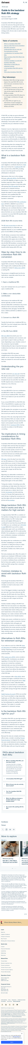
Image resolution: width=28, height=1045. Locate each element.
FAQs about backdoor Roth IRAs (13, 72)
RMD (24, 680)
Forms (9, 999)
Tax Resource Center (21, 999)
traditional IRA (19, 167)
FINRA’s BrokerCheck (11, 1022)
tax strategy (11, 500)
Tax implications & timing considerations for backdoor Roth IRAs (13, 53)
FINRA (5, 1014)
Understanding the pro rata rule (12, 49)
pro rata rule (15, 373)
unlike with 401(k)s (12, 178)
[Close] (21, 1033)
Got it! (11, 1042)
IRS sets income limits (10, 225)
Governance (14, 999)
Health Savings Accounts (8, 694)
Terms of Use (9, 1001)
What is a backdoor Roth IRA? (12, 43)
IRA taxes (4, 459)
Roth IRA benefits (13, 186)
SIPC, (9, 1014)
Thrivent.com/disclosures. (17, 1016)
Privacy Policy (16, 1036)
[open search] (23, 2)
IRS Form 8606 (5, 336)
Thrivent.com (3, 1022)
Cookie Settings (4, 999)
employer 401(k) (15, 425)
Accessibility (3, 1001)
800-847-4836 (4, 993)
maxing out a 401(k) (9, 657)
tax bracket (9, 492)
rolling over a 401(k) (19, 268)
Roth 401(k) (18, 676)
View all (3, 840)
